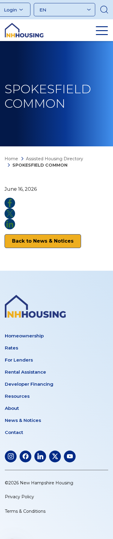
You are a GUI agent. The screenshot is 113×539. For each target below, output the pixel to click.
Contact (14, 432)
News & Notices (23, 420)
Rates (11, 348)
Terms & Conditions (25, 511)
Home (11, 158)
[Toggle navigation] (101, 30)
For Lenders (19, 360)
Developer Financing (29, 384)
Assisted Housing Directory (54, 158)
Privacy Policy (19, 496)
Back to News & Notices (43, 241)
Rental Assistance (25, 372)
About (12, 408)
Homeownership (24, 336)
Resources (17, 396)
